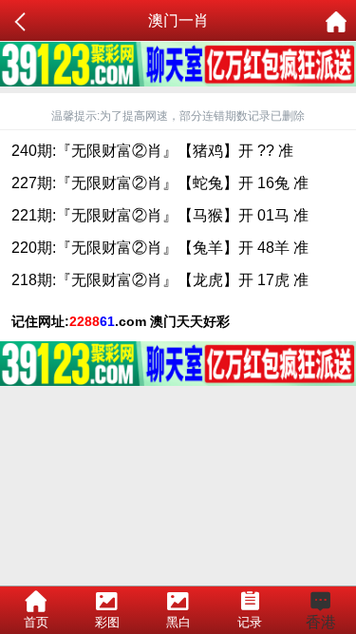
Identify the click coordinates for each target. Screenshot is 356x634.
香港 (321, 622)
